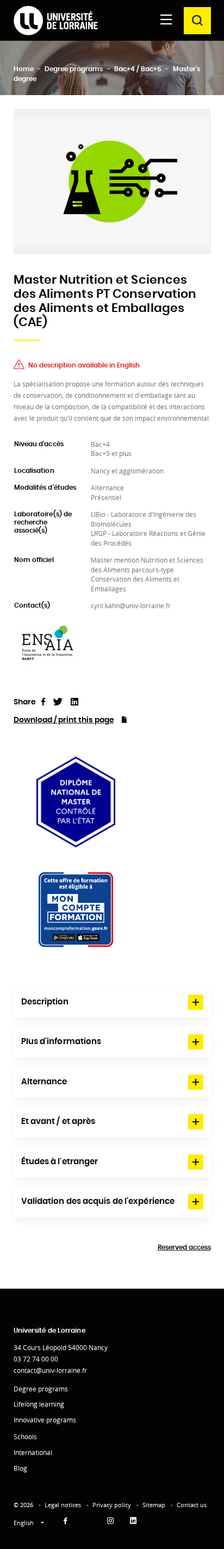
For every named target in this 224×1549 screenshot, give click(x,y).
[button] (112, 1002)
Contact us (192, 1505)
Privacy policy (111, 1505)
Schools (25, 1436)
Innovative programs (45, 1420)
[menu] (166, 20)
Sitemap (153, 1505)
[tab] (112, 1002)
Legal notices (63, 1505)
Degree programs (41, 1389)
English (24, 1523)
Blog (20, 1468)
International (33, 1452)
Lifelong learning (39, 1404)
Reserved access (184, 1247)
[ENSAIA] (48, 644)
